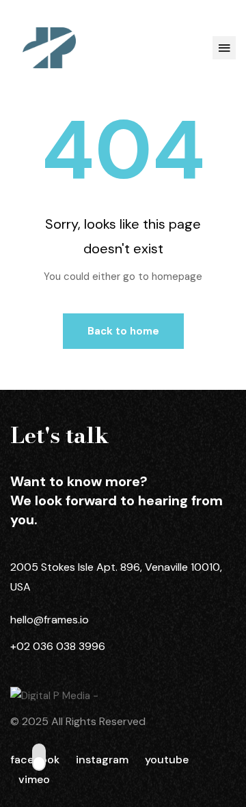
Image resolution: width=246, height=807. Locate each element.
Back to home (123, 331)
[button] (224, 47)
